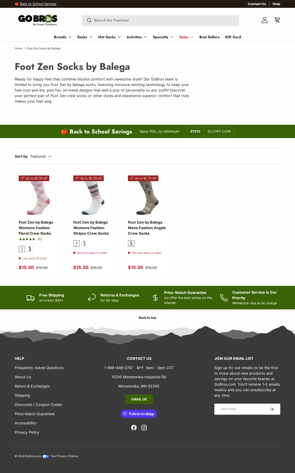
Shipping (22, 395)
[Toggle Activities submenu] (145, 37)
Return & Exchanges (32, 386)
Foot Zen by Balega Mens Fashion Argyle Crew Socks (147, 228)
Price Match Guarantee (35, 413)
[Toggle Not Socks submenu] (119, 37)
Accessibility (26, 423)
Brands (60, 37)
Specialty (160, 37)
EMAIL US (139, 399)
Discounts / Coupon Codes (38, 404)
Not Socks (106, 37)
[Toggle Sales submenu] (192, 37)
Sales (183, 37)
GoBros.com (33, 456)
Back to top (147, 317)
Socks (82, 37)
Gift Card (233, 37)
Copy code (221, 131)
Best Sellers (209, 37)
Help (276, 4)
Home (18, 48)
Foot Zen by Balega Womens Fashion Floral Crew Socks (36, 228)
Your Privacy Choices (64, 456)
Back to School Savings (38, 4)
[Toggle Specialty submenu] (172, 37)
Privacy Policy (27, 432)
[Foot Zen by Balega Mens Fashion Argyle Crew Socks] (147, 195)
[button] (277, 20)
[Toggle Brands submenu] (70, 37)
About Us (23, 377)
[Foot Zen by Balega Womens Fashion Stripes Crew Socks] (93, 195)
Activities (134, 37)
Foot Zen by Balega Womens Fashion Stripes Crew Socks (91, 228)
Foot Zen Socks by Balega (44, 48)
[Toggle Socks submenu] (91, 37)
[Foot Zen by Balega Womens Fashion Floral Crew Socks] (38, 195)
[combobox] (160, 20)
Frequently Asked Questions (39, 367)
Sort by (21, 156)
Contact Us (257, 4)
